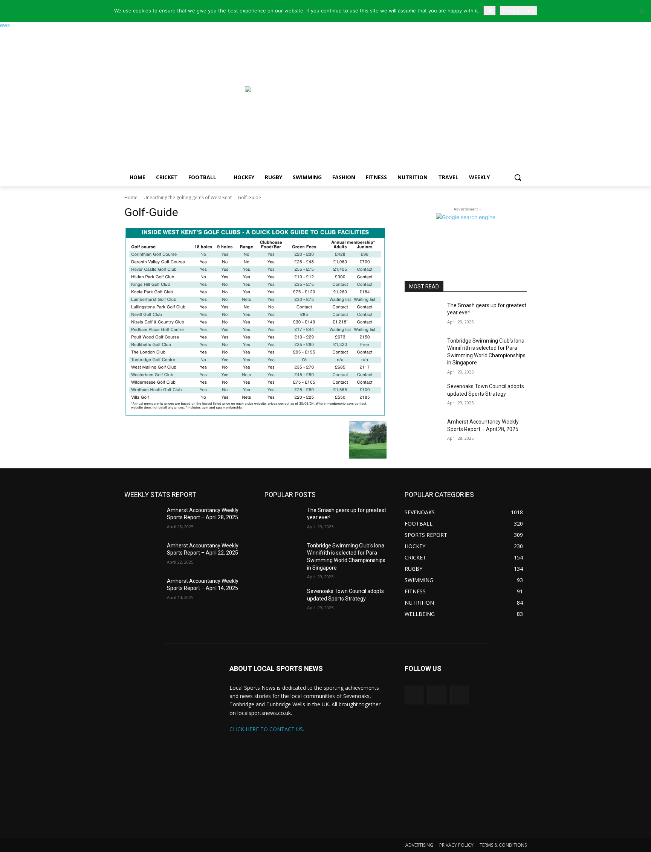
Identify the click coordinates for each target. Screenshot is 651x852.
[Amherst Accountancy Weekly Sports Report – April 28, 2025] (423, 431)
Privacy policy (518, 11)
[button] (518, 177)
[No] (641, 11)
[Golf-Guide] (255, 322)
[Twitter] (414, 695)
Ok (489, 11)
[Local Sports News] (184, 93)
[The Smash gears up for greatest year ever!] (423, 315)
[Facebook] (459, 695)
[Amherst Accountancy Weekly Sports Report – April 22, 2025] (142, 555)
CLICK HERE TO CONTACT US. (266, 729)
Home (131, 197)
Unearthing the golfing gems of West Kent (188, 197)
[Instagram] (436, 695)
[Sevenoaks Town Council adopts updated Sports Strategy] (423, 395)
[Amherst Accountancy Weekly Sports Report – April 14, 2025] (142, 590)
